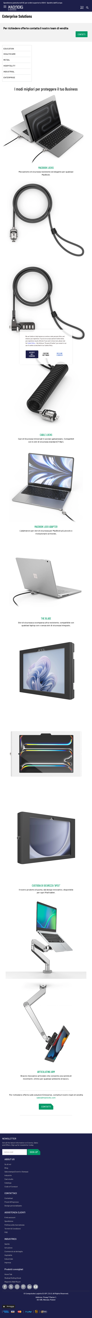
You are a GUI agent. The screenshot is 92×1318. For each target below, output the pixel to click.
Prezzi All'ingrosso (11, 1202)
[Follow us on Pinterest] (23, 1286)
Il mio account (9, 1217)
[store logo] (17, 7)
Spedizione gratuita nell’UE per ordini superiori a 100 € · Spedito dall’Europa (32, 3)
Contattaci (8, 1198)
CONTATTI (46, 1106)
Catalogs (7, 1183)
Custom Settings (46, 354)
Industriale (8, 1259)
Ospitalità (8, 1255)
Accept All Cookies (32, 354)
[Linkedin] (29, 1286)
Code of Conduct (11, 1186)
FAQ (6, 1232)
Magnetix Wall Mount (12, 1282)
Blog (6, 1168)
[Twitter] (10, 1286)
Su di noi (7, 1164)
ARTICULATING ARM (46, 1071)
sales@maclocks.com (46, 1097)
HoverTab (8, 1274)
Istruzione (8, 1248)
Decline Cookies (59, 354)
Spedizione (8, 1221)
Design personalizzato (13, 1206)
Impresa (7, 1262)
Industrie (8, 1175)
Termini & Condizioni (12, 1228)
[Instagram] (17, 1286)
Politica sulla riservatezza (14, 1225)
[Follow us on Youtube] (35, 1286)
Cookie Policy (31, 343)
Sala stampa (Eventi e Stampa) (16, 1172)
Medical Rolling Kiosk (12, 1278)
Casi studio (8, 1179)
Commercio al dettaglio (13, 1251)
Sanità (6, 1244)
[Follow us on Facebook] (4, 1286)
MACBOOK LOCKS (46, 167)
